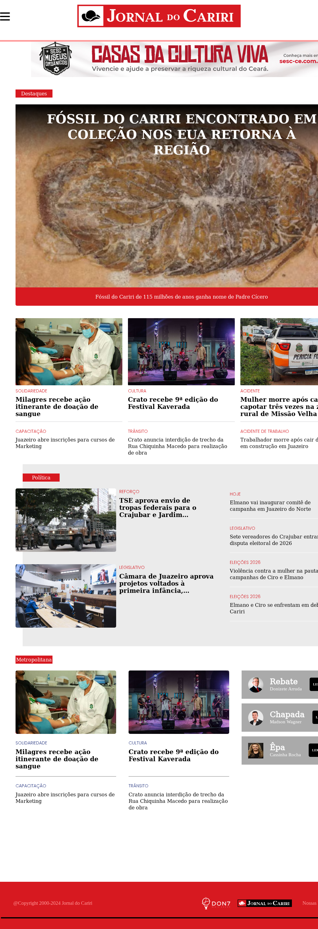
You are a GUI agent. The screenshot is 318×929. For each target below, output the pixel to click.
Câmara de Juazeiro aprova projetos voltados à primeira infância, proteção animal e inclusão (166, 583)
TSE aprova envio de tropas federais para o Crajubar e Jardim (165, 507)
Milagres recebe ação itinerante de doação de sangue (57, 406)
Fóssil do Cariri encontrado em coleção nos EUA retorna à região (182, 133)
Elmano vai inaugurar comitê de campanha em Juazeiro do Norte (270, 505)
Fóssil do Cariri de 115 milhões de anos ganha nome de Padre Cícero (181, 297)
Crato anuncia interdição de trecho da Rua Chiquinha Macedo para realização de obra (177, 446)
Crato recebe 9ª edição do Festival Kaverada (173, 403)
